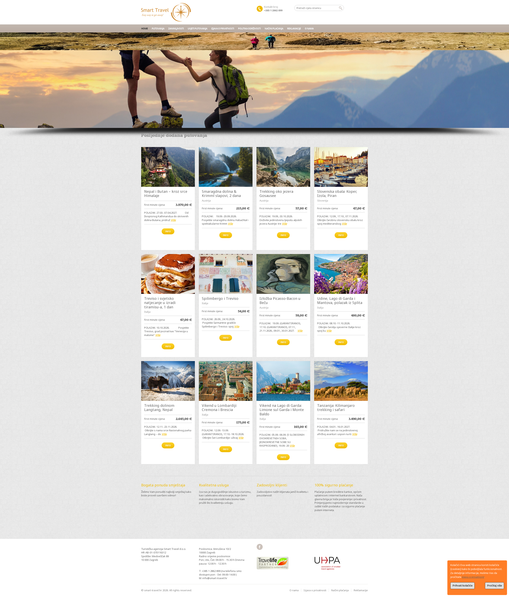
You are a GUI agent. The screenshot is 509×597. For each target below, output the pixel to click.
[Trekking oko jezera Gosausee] (283, 167)
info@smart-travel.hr (214, 578)
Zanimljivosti (176, 28)
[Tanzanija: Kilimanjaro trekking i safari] (341, 381)
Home (144, 28)
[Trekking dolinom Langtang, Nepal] (168, 381)
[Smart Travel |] (166, 12)
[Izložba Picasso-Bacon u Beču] (283, 274)
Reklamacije (294, 28)
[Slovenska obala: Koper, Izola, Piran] (341, 167)
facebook (260, 547)
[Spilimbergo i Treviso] (226, 274)
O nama (309, 28)
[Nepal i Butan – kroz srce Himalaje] (168, 167)
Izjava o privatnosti (222, 28)
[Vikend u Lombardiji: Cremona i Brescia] (226, 381)
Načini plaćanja (274, 28)
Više (173, 220)
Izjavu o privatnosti (473, 577)
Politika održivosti (249, 28)
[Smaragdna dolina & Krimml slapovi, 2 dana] (226, 167)
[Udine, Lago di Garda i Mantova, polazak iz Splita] (341, 274)
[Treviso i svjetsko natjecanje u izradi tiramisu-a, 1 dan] (168, 274)
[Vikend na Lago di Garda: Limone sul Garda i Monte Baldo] (283, 381)
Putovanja (158, 28)
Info (168, 231)
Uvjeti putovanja (197, 28)
